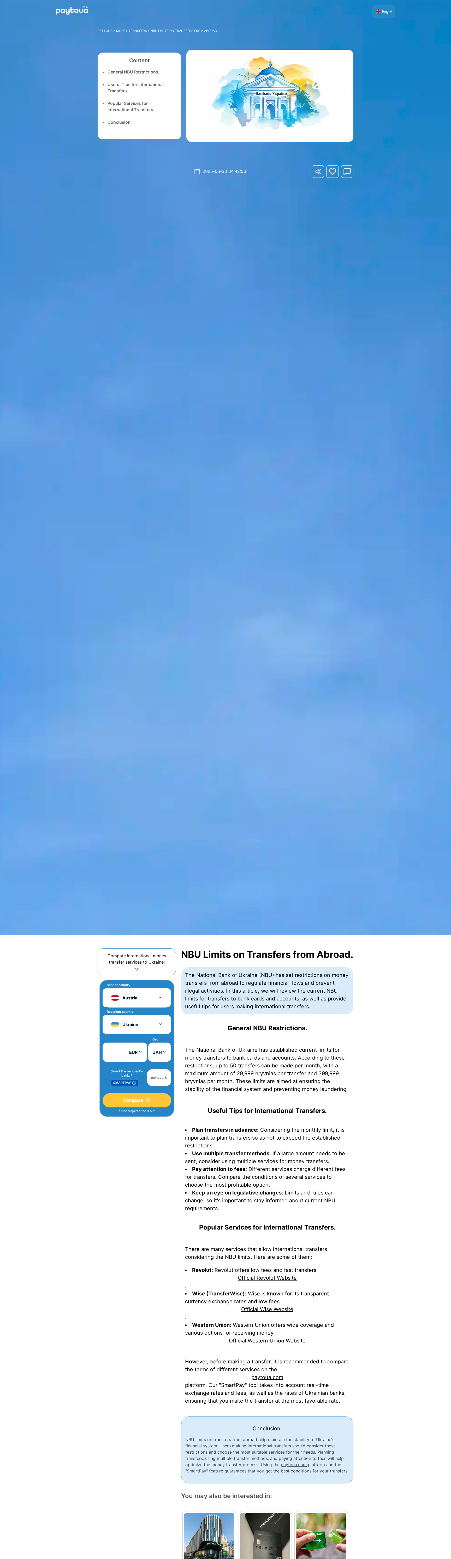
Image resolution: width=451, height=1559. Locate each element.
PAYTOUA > (107, 31)
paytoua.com (267, 1377)
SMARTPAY (122, 1083)
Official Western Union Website (267, 1341)
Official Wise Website (267, 1309)
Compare (132, 1100)
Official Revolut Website (267, 1278)
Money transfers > (133, 31)
